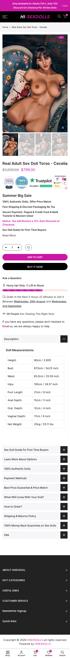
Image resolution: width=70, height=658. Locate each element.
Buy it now (35, 266)
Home (5, 27)
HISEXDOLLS (43, 643)
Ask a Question (11, 278)
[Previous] (7, 83)
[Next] (63, 83)
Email (5, 326)
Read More (9, 235)
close (6, 5)
